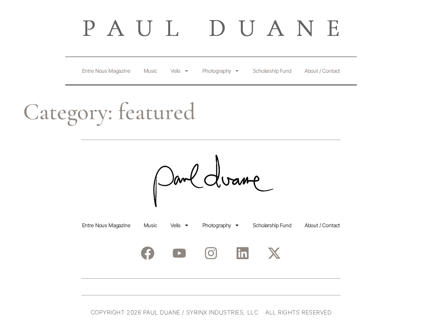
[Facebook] (147, 253)
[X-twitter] (274, 253)
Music (150, 71)
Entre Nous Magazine (106, 71)
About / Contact (322, 71)
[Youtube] (179, 253)
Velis (175, 71)
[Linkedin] (242, 253)
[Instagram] (211, 253)
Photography (216, 71)
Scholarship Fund (272, 71)
